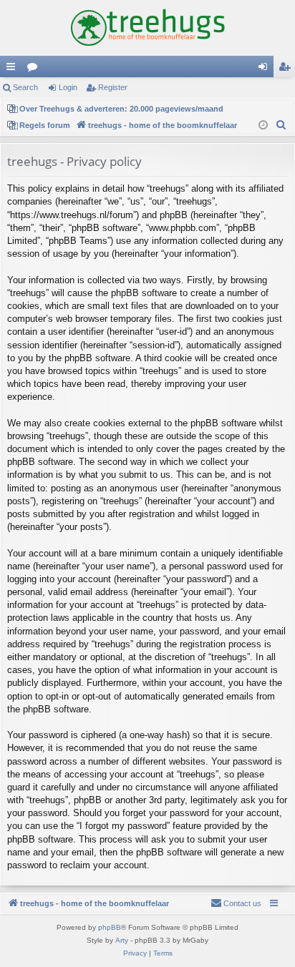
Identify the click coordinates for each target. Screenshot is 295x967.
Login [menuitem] (266, 69)
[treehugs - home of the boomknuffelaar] (147, 28)
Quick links (13, 69)
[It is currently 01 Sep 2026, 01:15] (263, 125)
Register (112, 87)
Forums (35, 69)
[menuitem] (281, 125)
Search (25, 87)
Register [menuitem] (287, 69)
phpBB (109, 927)
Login (68, 87)
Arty (121, 940)
